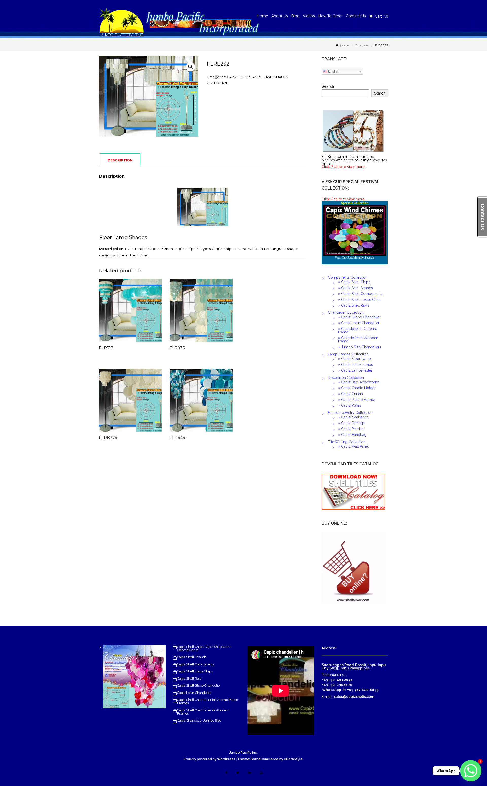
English (333, 71)
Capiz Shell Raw (189, 678)
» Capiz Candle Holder (357, 388)
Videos (309, 16)
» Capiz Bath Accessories (359, 382)
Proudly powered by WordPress (209, 759)
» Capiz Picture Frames (357, 400)
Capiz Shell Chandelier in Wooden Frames (202, 711)
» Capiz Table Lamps (355, 365)
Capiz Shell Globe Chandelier (199, 685)
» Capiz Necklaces (353, 417)
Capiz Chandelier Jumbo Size (199, 720)
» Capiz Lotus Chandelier (358, 323)
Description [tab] (120, 160)
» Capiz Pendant (351, 429)
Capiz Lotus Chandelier (194, 693)
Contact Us (356, 16)
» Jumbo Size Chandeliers (359, 347)
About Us (279, 16)
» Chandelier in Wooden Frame (358, 339)
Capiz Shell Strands (191, 657)
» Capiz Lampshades (355, 370)
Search (328, 86)
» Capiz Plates (349, 405)
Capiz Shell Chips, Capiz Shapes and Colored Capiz (204, 648)
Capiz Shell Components (195, 664)
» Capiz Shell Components (360, 294)
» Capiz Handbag (352, 435)
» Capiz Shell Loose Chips (359, 299)
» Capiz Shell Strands (355, 288)
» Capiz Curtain (350, 394)
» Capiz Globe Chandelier (359, 317)
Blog (295, 16)
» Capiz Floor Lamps (355, 359)
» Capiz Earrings (351, 423)
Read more (141, 313)
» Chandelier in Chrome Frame (357, 330)
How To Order (330, 16)
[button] (190, 66)
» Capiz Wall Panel (353, 446)
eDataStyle (293, 759)
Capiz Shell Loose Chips (195, 671)
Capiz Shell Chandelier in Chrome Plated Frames (207, 701)
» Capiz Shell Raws (353, 305)
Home (262, 16)
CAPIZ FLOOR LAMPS (244, 77)
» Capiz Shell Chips (354, 282)
